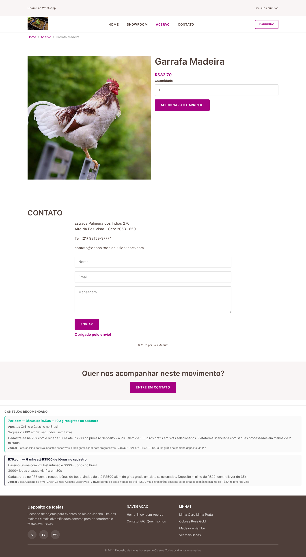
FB (43, 534)
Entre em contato (153, 387)
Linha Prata (204, 514)
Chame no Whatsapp (42, 8)
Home (113, 24)
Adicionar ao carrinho (182, 105)
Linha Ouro (187, 514)
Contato (186, 24)
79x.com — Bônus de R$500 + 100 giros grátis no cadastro (53, 421)
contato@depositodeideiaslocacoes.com (109, 248)
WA (55, 534)
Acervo (163, 24)
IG (32, 534)
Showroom (137, 24)
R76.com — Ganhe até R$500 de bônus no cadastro (47, 459)
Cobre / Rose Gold (192, 521)
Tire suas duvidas (266, 8)
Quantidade (164, 81)
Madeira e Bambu (192, 528)
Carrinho (266, 24)
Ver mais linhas (190, 535)
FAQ (143, 521)
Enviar (86, 324)
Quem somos (156, 521)
